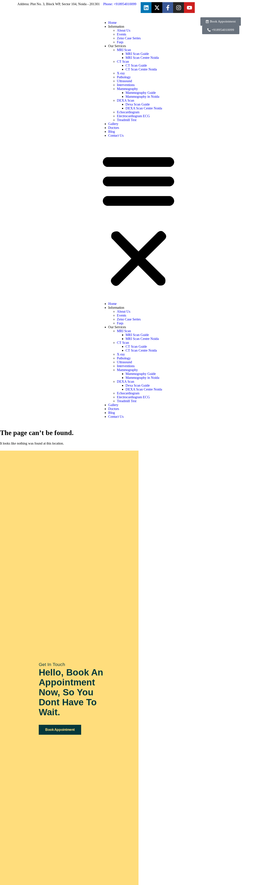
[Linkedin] (146, 7)
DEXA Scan (125, 100)
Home (112, 22)
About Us (123, 30)
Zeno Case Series (129, 38)
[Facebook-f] (167, 7)
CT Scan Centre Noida (141, 69)
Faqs (120, 42)
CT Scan (123, 61)
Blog (111, 131)
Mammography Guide (141, 92)
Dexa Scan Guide (138, 104)
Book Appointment (60, 729)
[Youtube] (189, 7)
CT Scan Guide (136, 65)
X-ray (121, 73)
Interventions (126, 85)
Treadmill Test (126, 120)
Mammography (127, 89)
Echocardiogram (128, 112)
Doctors (113, 128)
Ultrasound (124, 81)
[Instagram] (178, 7)
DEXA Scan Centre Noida (144, 108)
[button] (138, 219)
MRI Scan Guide (137, 54)
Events (121, 34)
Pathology (124, 77)
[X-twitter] (156, 7)
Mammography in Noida (142, 96)
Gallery (113, 124)
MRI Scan (124, 50)
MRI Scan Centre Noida (142, 57)
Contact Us (116, 135)
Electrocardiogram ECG (133, 116)
